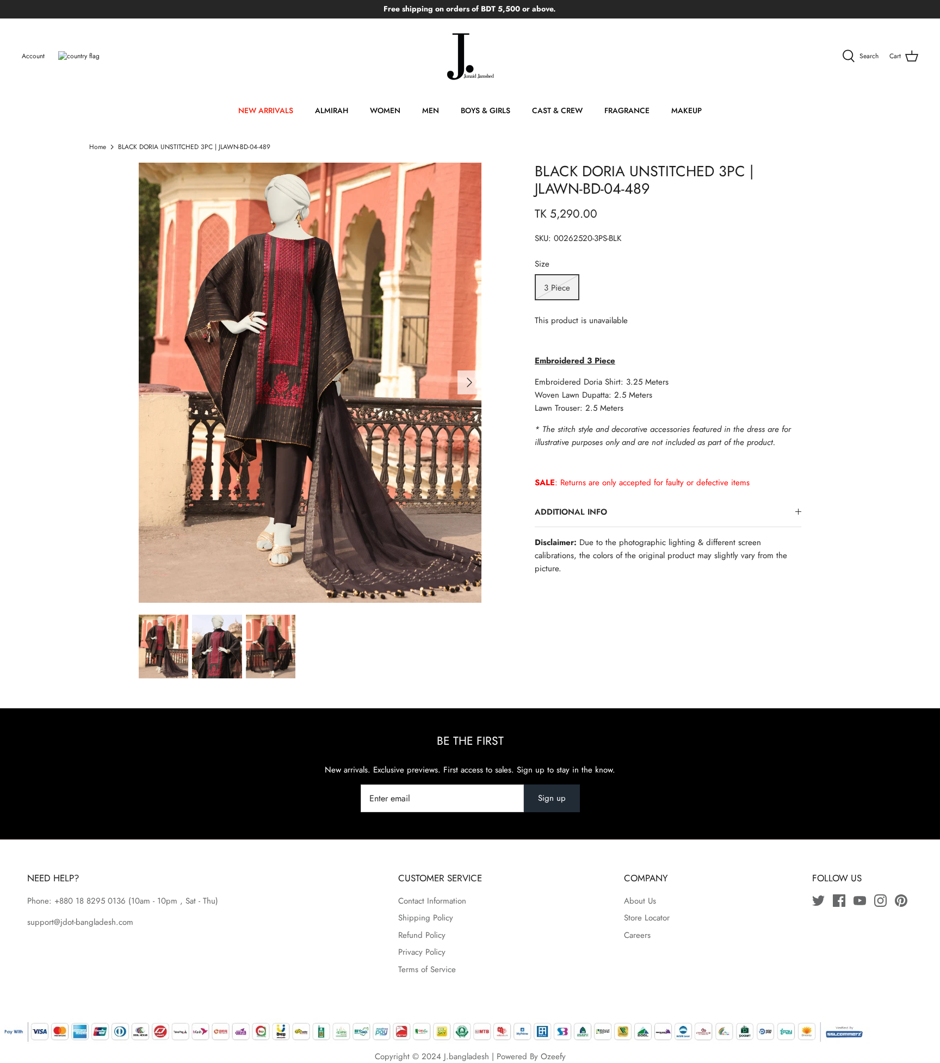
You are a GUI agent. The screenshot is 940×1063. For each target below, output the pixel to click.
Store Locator (647, 918)
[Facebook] (839, 900)
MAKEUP (686, 110)
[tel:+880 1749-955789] (127, 901)
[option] (310, 383)
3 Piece (557, 288)
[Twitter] (818, 900)
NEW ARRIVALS (265, 110)
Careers (637, 935)
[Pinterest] (901, 900)
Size (542, 264)
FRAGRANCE (627, 110)
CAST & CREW (557, 110)
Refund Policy (422, 935)
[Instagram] (880, 900)
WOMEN (385, 110)
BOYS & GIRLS (485, 110)
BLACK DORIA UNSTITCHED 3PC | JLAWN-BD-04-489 (194, 147)
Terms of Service (427, 969)
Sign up (552, 798)
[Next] (469, 382)
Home (97, 147)
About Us (640, 901)
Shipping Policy (425, 918)
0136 (117, 901)
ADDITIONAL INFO (571, 512)
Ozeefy (553, 1056)
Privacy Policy (422, 952)
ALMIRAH (331, 110)
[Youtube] (860, 900)
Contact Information (432, 901)
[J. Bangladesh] (470, 56)
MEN (430, 110)
